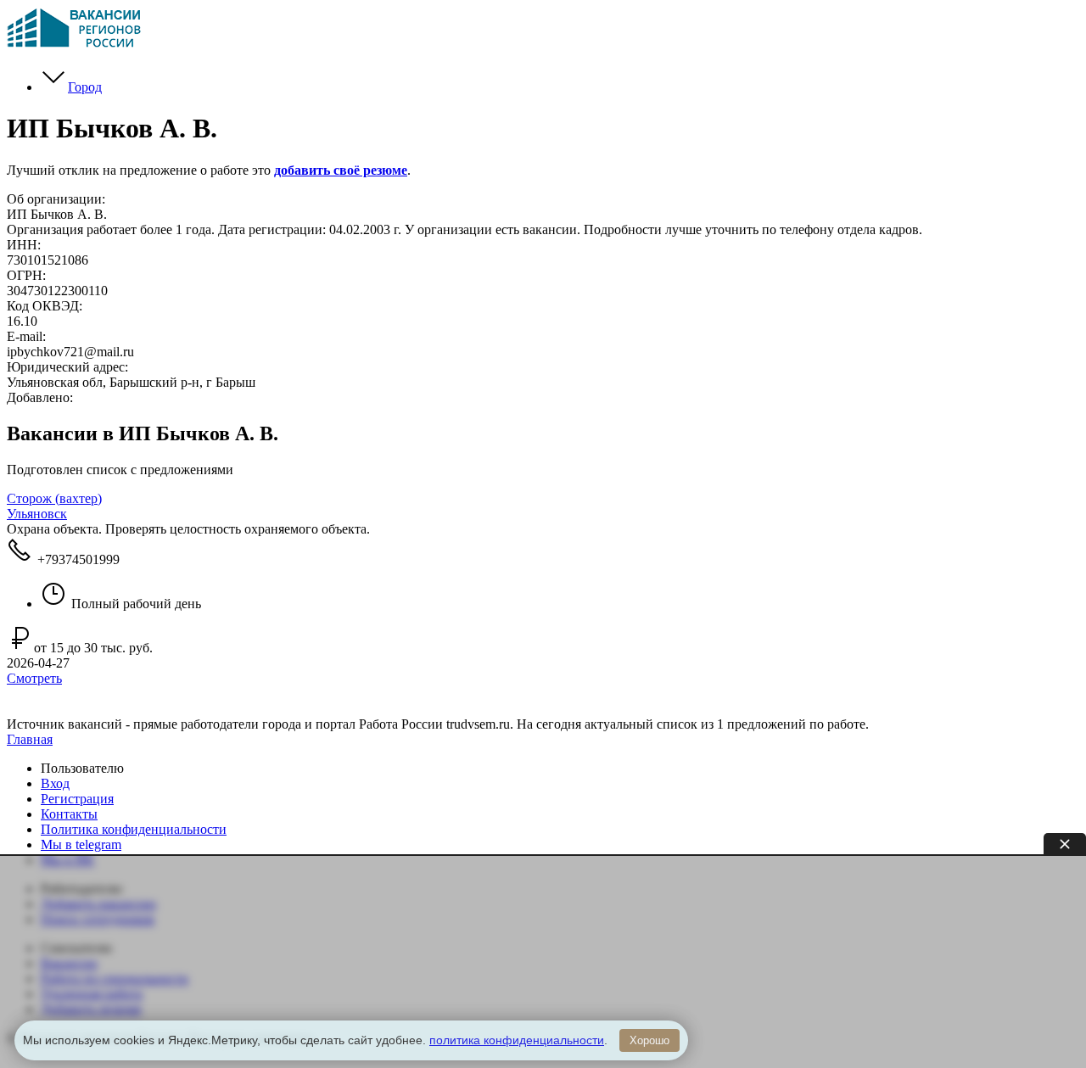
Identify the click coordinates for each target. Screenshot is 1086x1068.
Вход (55, 783)
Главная (30, 739)
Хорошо (649, 1040)
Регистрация (77, 798)
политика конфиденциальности (516, 1040)
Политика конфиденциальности (134, 829)
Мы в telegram (81, 844)
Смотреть (34, 678)
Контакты (69, 814)
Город (85, 87)
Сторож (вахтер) (54, 498)
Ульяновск (37, 513)
